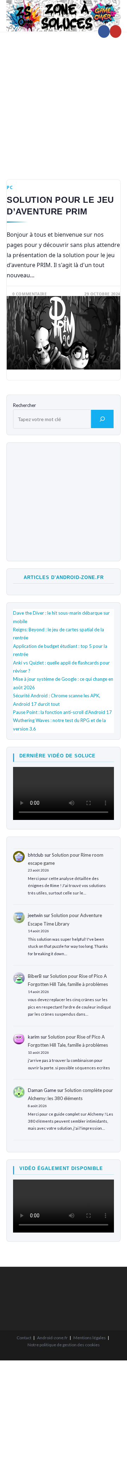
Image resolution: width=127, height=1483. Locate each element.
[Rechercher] (102, 419)
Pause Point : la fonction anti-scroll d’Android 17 (62, 712)
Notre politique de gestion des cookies (64, 1344)
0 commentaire (29, 293)
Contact (24, 1337)
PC (10, 187)
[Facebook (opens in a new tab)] (104, 31)
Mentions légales (89, 1337)
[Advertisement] (63, 100)
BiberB (35, 976)
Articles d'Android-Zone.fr (64, 577)
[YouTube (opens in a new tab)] (115, 31)
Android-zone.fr (52, 1337)
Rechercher (24, 405)
